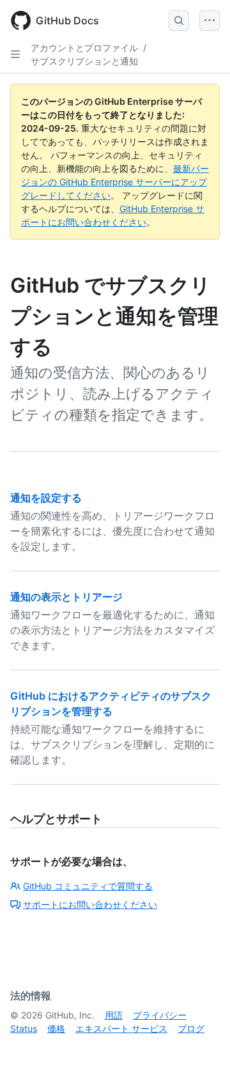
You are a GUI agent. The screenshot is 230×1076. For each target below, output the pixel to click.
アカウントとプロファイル (84, 47)
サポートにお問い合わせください (90, 904)
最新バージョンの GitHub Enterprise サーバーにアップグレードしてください (115, 182)
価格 (56, 1028)
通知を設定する (46, 497)
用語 (114, 1015)
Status (23, 1028)
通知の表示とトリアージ (66, 596)
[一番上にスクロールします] (202, 1048)
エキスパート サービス (121, 1028)
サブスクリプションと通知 (84, 61)
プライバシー (160, 1015)
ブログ (191, 1028)
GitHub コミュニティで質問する (88, 885)
